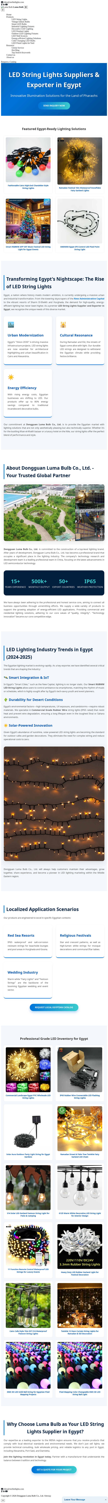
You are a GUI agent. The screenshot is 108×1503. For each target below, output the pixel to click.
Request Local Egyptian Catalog (54, 1007)
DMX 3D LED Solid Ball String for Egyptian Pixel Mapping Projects (28, 1393)
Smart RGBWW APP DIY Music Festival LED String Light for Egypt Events (28, 248)
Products (10, 17)
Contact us (10, 55)
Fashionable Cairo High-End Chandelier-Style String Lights (28, 186)
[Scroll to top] (3, 1500)
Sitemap (47, 1496)
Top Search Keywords (21, 52)
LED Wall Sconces (20, 36)
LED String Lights (19, 19)
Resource (10, 45)
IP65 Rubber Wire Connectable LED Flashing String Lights (80, 1096)
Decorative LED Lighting (22, 29)
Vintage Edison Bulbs (21, 22)
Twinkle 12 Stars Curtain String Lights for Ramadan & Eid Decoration (80, 1332)
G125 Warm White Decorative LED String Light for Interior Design (80, 1214)
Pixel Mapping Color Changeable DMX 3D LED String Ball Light (79, 1393)
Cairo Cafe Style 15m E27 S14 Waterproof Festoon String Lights (28, 1332)
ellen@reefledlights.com (14, 2)
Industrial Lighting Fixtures (23, 26)
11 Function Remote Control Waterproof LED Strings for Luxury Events (28, 1270)
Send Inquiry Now (54, 105)
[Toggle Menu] (26, 7)
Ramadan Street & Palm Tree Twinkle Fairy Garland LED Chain (79, 1155)
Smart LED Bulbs (19, 24)
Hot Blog (15, 50)
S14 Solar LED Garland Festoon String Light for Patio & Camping (28, 1214)
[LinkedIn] (4, 4)
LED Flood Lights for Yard (23, 43)
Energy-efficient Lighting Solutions (26, 38)
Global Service (18, 48)
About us (10, 57)
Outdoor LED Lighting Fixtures (25, 33)
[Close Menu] (2, 10)
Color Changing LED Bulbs (23, 41)
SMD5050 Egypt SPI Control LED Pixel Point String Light (79, 248)
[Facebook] (1, 4)
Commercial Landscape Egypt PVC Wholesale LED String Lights (28, 1096)
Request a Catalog (8, 62)
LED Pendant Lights (20, 31)
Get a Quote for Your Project (54, 1469)
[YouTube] (6, 4)
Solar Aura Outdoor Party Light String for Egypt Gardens (28, 1155)
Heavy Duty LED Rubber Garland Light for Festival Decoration (80, 1273)
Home (8, 14)
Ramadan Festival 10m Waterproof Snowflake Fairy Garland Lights (80, 189)
